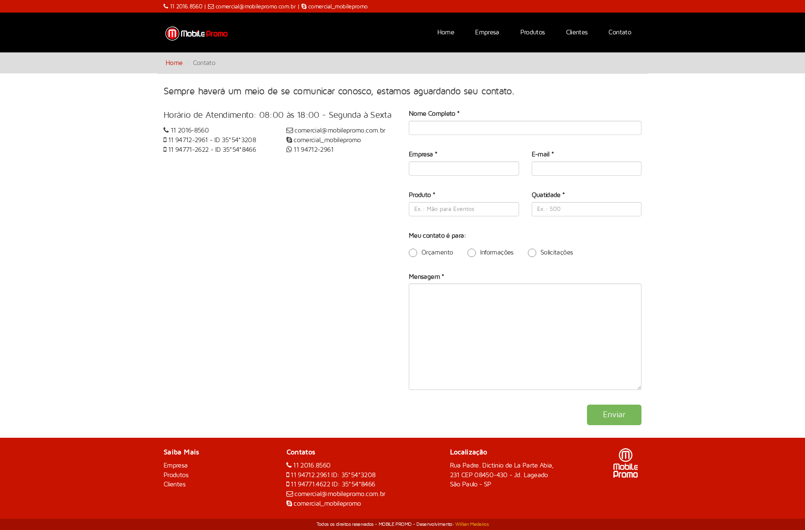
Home (445, 32)
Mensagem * (426, 277)
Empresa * (423, 154)
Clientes (577, 32)
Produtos (532, 32)
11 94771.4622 (311, 484)
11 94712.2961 (311, 475)
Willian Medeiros (471, 524)
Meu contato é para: (437, 235)
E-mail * (543, 154)
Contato (619, 32)
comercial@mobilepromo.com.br (256, 6)
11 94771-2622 (189, 149)
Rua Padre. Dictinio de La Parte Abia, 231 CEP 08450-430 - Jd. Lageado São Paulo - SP (502, 475)
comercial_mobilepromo (338, 6)
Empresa (487, 32)
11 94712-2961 (189, 140)
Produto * (422, 195)
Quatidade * (548, 195)
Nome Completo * (434, 113)
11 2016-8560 (190, 130)
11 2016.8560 (187, 6)
